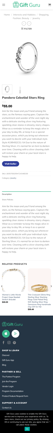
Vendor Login (7, 386)
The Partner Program (11, 376)
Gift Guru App (8, 360)
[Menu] (3, 4)
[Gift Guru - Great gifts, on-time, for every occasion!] (26, 4)
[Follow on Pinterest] (14, 343)
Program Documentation (13, 391)
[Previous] (6, 57)
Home (7, 14)
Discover (5, 355)
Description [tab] (7, 194)
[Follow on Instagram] (8, 343)
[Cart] (49, 5)
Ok (27, 429)
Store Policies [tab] (7, 199)
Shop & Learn (10, 350)
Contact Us (6, 407)
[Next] (46, 57)
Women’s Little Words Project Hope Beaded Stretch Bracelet (11, 297)
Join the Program (9, 381)
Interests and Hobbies (24, 14)
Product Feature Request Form (15, 396)
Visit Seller (11, 163)
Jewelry (36, 18)
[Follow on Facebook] (3, 343)
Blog (4, 365)
